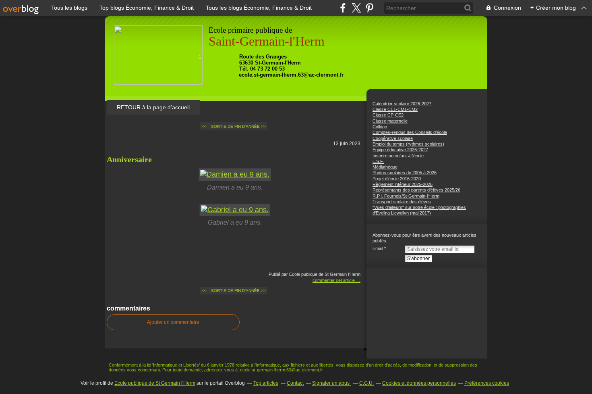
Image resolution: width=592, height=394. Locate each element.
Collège (380, 126)
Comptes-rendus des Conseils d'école (410, 132)
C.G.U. (366, 383)
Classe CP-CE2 (388, 115)
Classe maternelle (390, 121)
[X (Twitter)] (356, 8)
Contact (295, 383)
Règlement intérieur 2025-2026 (403, 184)
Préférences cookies (486, 383)
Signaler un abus (331, 383)
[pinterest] (369, 8)
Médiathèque (385, 167)
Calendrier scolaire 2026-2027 (402, 103)
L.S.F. (378, 161)
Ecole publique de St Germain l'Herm (154, 383)
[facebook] (343, 8)
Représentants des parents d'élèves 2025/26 (416, 190)
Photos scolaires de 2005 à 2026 (405, 172)
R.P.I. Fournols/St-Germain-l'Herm (406, 196)
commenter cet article (334, 280)
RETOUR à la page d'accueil (153, 107)
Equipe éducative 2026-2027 (400, 149)
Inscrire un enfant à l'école (398, 155)
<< (205, 126)
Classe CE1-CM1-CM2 (395, 109)
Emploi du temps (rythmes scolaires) (408, 144)
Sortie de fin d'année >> (238, 126)
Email (378, 248)
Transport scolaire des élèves (402, 201)
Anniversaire (129, 159)
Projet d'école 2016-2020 (397, 178)
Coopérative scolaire (393, 138)
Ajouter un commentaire (173, 322)
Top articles (265, 383)
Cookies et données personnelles (419, 383)
